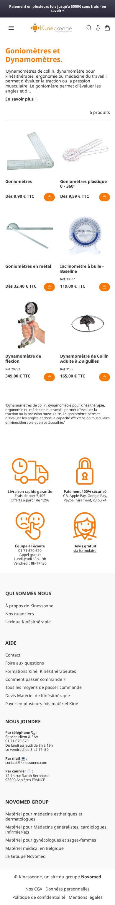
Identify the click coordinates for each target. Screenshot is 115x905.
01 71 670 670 (17, 740)
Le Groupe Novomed (25, 856)
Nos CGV (33, 889)
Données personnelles (67, 889)
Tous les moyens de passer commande (43, 687)
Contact (12, 655)
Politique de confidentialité (38, 897)
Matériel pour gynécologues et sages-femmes (50, 840)
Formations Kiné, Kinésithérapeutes (40, 671)
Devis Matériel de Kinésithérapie (37, 695)
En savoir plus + (21, 99)
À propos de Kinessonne (29, 605)
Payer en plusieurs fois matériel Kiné (41, 703)
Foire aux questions (24, 663)
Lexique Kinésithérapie (28, 621)
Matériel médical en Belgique (34, 848)
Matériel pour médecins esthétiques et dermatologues (43, 816)
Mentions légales (86, 897)
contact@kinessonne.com (26, 762)
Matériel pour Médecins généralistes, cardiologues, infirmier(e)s (56, 829)
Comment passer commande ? (35, 679)
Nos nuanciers (19, 613)
